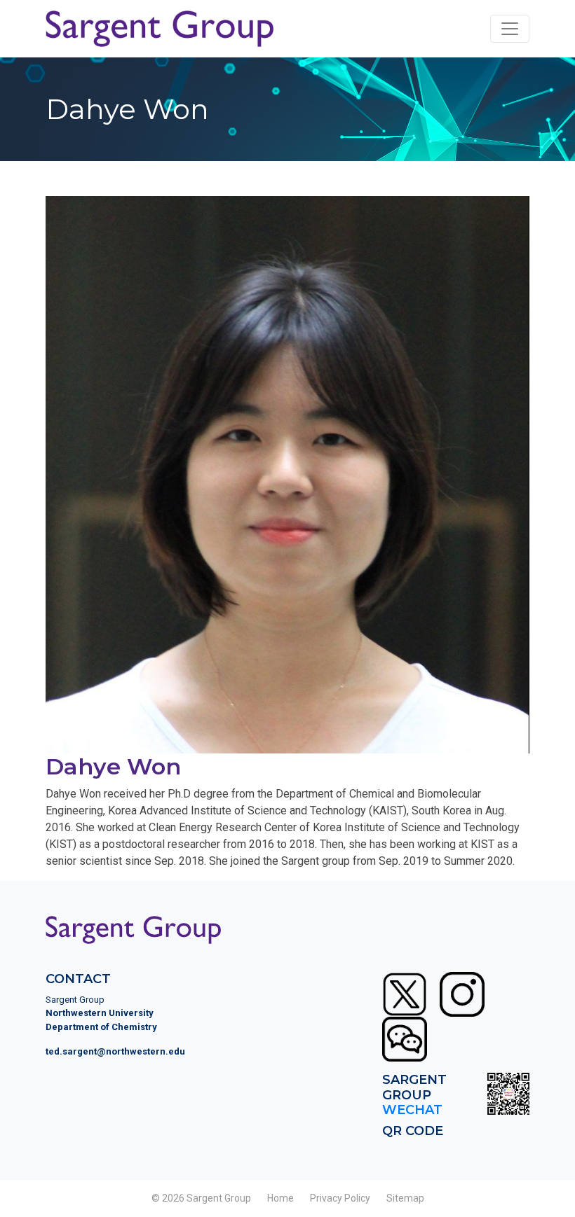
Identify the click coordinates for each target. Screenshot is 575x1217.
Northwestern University (100, 1013)
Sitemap (405, 1198)
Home (280, 1198)
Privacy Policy (340, 1198)
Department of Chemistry (101, 1027)
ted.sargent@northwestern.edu (115, 1051)
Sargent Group (219, 1198)
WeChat (412, 1110)
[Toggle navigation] (509, 29)
